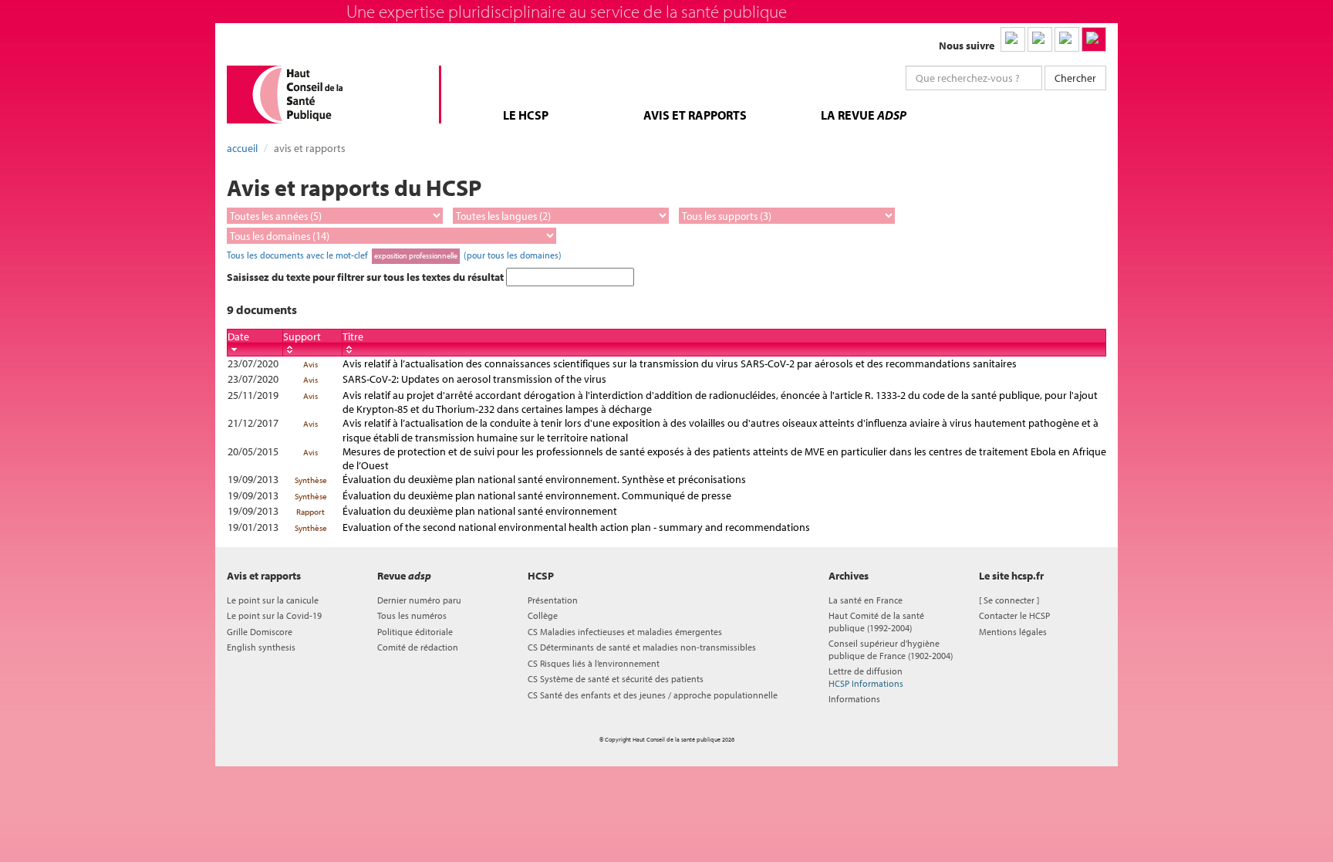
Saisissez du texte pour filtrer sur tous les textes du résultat (366, 277)
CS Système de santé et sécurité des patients (616, 679)
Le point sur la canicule (273, 600)
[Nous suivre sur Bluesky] (1040, 39)
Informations (854, 699)
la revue (863, 115)
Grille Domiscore (259, 631)
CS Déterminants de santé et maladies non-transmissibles (642, 647)
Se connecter (1009, 600)
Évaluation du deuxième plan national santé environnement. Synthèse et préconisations (544, 479)
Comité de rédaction (417, 647)
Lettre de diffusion (865, 676)
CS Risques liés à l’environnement (594, 663)
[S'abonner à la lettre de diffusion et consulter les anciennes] (1094, 39)
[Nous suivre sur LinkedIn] (1013, 39)
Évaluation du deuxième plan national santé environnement (480, 511)
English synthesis (261, 647)
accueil (242, 148)
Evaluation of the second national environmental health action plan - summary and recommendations (576, 527)
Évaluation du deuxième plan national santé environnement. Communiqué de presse (537, 495)
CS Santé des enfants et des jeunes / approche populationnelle (653, 695)
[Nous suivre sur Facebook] (1067, 39)
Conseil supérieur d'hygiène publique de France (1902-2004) (890, 649)
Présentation (553, 600)
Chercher (1075, 78)
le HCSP (525, 115)
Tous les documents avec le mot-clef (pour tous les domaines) (394, 254)
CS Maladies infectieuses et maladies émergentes (625, 631)
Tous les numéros (412, 615)
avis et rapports (695, 115)
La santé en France (865, 600)
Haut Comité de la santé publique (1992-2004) (876, 621)
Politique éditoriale (415, 631)
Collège (543, 615)
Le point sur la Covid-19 (274, 615)
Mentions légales (1013, 631)
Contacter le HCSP (1014, 615)
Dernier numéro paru (419, 600)
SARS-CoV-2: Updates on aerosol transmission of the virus (474, 379)
